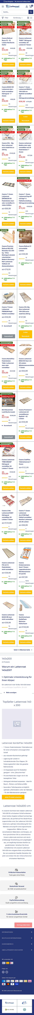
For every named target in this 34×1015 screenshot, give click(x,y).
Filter (6, 18)
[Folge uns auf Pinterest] (3, 972)
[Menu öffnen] (3, 6)
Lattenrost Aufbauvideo (23, 1)
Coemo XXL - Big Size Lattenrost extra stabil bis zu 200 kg (8, 146)
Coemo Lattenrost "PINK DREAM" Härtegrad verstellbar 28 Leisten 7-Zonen (8, 464)
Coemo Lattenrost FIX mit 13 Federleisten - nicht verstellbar (8, 566)
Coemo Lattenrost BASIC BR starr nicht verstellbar (8, 617)
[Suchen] (31, 12)
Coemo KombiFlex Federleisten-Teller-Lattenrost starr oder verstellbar (8, 363)
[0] (30, 6)
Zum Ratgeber (9, 1)
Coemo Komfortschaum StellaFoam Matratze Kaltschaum (24, 619)
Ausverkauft (8, 336)
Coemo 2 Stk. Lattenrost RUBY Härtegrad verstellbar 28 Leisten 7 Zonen (7, 515)
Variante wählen (8, 64)
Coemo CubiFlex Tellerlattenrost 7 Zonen (25, 462)
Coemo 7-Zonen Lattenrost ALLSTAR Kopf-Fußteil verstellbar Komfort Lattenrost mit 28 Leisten (25, 516)
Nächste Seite (25, 650)
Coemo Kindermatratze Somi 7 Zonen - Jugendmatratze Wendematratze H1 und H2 (25, 568)
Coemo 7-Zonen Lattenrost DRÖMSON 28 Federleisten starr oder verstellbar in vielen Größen (8, 199)
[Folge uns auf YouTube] (6, 972)
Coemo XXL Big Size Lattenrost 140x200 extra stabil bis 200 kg (24, 310)
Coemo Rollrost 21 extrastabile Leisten (25, 248)
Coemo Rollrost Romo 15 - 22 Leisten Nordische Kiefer (8, 41)
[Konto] (27, 6)
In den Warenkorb (25, 119)
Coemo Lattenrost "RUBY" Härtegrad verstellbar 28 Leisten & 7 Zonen (25, 41)
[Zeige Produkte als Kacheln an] (28, 18)
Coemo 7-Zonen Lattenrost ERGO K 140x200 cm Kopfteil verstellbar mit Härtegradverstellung (25, 92)
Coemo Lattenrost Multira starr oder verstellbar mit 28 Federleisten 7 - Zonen (25, 147)
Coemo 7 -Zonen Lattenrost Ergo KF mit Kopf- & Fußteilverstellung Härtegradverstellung (25, 198)
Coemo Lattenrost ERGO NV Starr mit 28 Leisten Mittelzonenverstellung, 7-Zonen (25, 363)
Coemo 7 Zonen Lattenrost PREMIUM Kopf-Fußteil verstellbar (8, 310)
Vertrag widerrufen (23, 925)
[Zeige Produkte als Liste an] (31, 18)
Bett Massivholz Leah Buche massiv (8, 411)
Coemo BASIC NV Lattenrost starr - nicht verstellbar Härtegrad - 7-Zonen (8, 91)
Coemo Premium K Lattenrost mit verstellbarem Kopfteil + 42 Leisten (25, 414)
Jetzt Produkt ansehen (13, 797)
